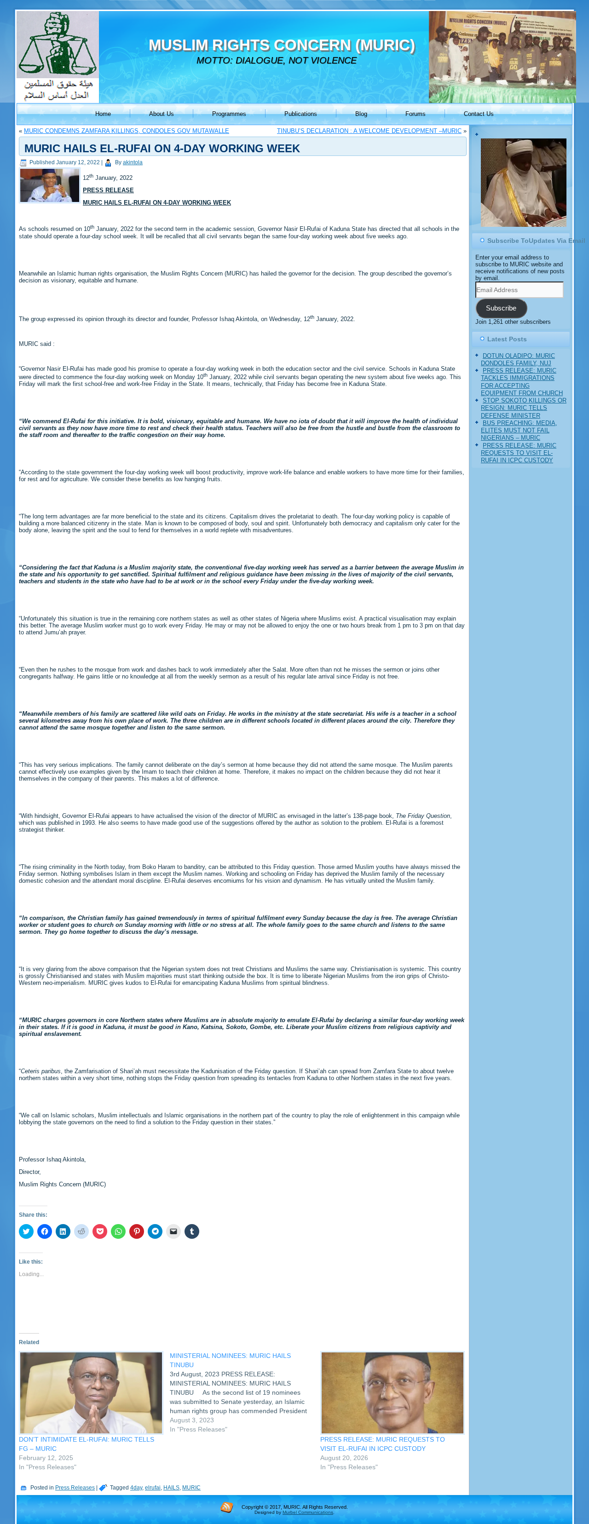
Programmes (229, 113)
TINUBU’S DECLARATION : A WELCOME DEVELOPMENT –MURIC (369, 130)
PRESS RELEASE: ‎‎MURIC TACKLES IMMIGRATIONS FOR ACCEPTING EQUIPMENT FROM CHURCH (522, 382)
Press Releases (75, 1487)
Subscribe (501, 308)
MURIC (191, 1487)
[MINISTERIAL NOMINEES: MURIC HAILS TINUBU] (245, 1392)
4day (136, 1487)
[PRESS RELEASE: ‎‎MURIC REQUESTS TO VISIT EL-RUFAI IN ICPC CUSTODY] (391, 1393)
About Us (161, 113)
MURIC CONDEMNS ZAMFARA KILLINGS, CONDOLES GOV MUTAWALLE (126, 130)
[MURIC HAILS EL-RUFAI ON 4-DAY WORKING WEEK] (51, 203)
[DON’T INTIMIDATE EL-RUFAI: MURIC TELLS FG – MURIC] (90, 1393)
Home (103, 113)
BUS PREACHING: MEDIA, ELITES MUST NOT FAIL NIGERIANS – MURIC (519, 431)
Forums (415, 113)
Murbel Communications (308, 1512)
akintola (133, 162)
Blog (361, 113)
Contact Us (479, 113)
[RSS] (226, 1507)
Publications (300, 113)
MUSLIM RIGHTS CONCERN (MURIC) (282, 44)
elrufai (153, 1487)
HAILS (171, 1487)
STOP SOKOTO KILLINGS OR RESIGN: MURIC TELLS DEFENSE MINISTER (523, 408)
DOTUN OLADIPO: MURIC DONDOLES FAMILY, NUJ (518, 359)
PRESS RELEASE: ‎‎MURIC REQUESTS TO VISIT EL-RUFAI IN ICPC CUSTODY (518, 453)
